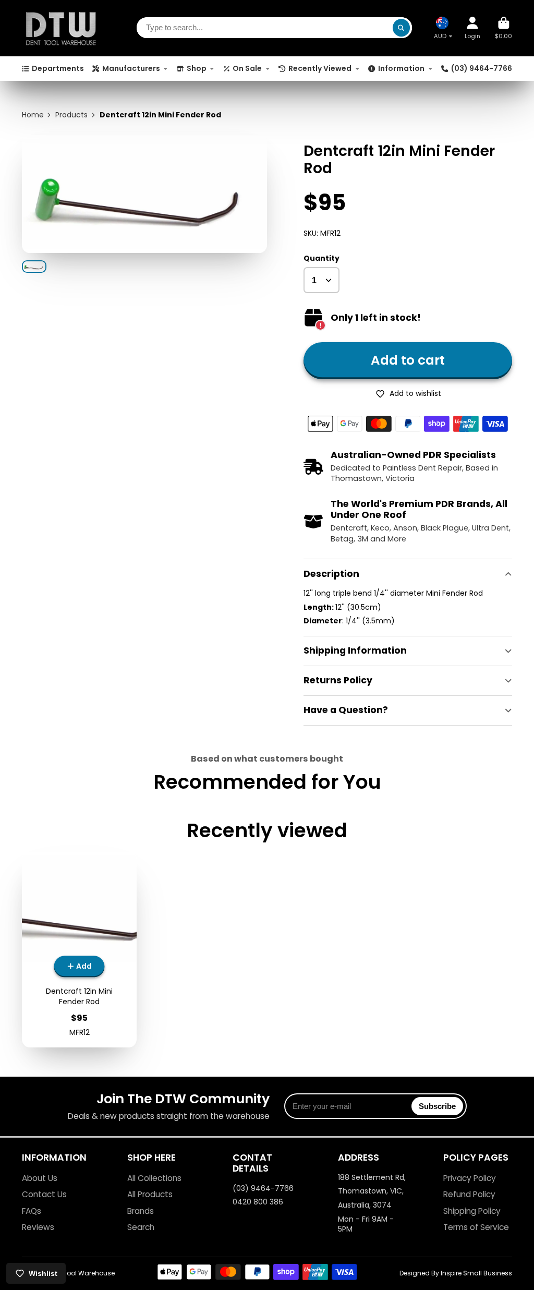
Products (71, 115)
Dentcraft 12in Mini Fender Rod (79, 949)
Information (401, 68)
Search (140, 1227)
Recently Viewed (319, 68)
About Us (39, 1178)
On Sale (247, 68)
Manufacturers (131, 68)
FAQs (31, 1210)
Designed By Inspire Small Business (455, 1273)
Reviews (38, 1227)
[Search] (401, 28)
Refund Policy (469, 1194)
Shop (197, 68)
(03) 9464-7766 (481, 68)
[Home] (61, 28)
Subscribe (437, 1106)
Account (472, 28)
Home (33, 115)
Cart (503, 28)
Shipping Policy (472, 1210)
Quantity (321, 258)
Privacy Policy (469, 1178)
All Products (150, 1194)
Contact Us (44, 1194)
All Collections (154, 1178)
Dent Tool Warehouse (81, 1273)
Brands (140, 1210)
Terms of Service (476, 1227)
